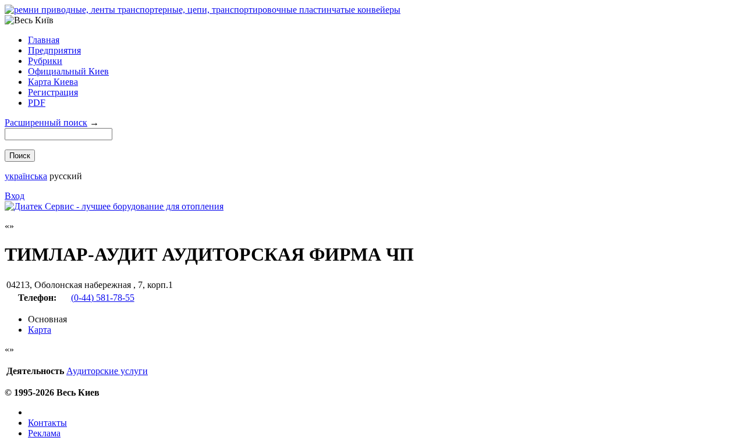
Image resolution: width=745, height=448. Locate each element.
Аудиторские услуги (107, 371)
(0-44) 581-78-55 (102, 298)
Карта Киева (53, 82)
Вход (14, 196)
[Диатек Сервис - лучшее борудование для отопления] (114, 206)
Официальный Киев (68, 71)
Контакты (47, 423)
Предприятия (54, 50)
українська (26, 176)
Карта (39, 330)
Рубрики (45, 61)
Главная (43, 40)
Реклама (44, 433)
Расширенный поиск (46, 122)
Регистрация (53, 92)
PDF (36, 103)
